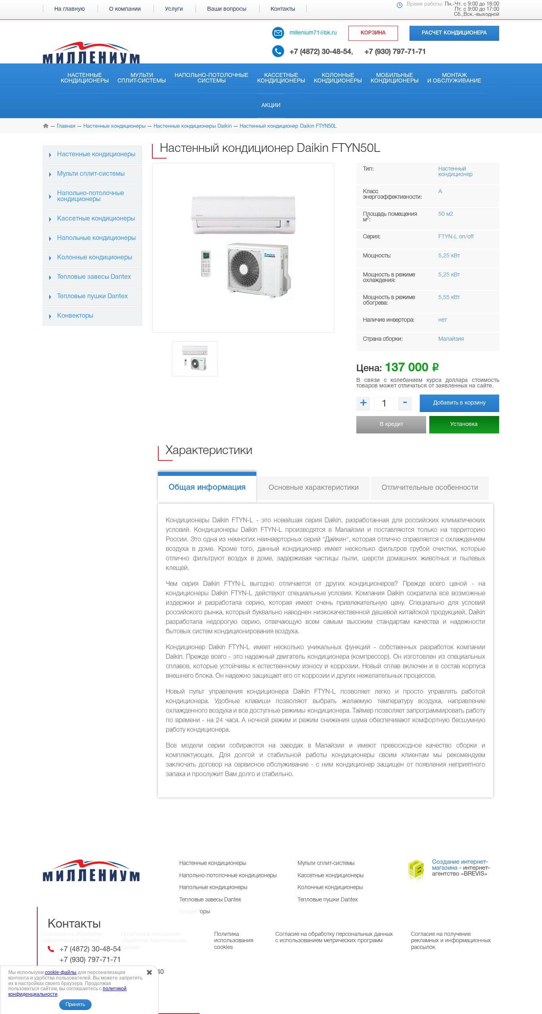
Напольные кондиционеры (96, 238)
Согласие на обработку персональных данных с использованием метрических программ (334, 937)
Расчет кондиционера (454, 33)
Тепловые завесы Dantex (94, 277)
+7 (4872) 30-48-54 (320, 52)
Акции (271, 105)
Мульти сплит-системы (141, 78)
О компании (125, 9)
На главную (69, 9)
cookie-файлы (61, 972)
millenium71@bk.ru (313, 33)
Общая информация (207, 487)
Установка (464, 424)
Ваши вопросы (226, 9)
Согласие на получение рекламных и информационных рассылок (451, 941)
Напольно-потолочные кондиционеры (90, 196)
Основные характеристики (314, 488)
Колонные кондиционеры (338, 78)
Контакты (283, 9)
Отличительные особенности (430, 488)
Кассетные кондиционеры (281, 78)
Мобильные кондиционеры (395, 78)
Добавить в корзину (459, 403)
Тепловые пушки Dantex (92, 296)
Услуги (174, 9)
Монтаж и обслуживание (454, 78)
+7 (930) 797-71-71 (395, 52)
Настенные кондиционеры (85, 78)
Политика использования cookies (233, 941)
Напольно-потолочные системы (211, 78)
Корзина (373, 33)
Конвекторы (75, 316)
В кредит (391, 424)
